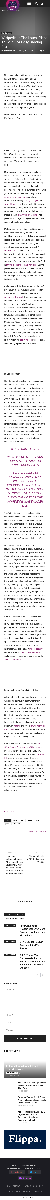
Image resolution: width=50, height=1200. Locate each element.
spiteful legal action (12, 204)
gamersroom (10, 51)
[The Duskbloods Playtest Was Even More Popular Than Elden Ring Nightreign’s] (11, 928)
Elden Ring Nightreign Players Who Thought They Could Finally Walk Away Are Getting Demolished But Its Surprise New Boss (14, 865)
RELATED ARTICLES (14, 915)
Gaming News (6, 33)
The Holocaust (35, 649)
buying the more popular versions (21, 265)
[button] (37, 3)
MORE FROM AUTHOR (15, 918)
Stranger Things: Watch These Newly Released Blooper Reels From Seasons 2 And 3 (32, 1100)
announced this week (13, 297)
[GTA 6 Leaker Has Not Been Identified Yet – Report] (11, 944)
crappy (27, 200)
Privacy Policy (14, 1191)
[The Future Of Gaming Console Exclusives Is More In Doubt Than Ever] (8, 1085)
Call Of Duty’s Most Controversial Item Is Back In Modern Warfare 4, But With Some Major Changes (32, 961)
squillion (7, 250)
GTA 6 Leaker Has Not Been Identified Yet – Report (31, 945)
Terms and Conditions (32, 1191)
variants (15, 250)
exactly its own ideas (27, 215)
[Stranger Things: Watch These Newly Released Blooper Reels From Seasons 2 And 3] (9, 1100)
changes (34, 200)
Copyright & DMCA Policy (37, 831)
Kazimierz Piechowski (32, 652)
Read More (9, 811)
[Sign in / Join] (42, 4)
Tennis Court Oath (12, 659)
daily (22, 820)
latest (38, 820)
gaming (30, 820)
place (7, 824)
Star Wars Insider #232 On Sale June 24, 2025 (35, 859)
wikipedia (16, 824)
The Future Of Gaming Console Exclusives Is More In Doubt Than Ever (32, 1085)
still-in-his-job (26, 340)
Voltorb (16, 726)
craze (15, 820)
